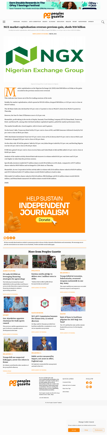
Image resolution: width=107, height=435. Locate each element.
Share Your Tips (67, 388)
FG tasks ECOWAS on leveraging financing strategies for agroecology (14, 276)
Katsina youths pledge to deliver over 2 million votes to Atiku (44, 276)
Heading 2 (8, 354)
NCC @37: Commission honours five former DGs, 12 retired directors (44, 318)
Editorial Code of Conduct (69, 385)
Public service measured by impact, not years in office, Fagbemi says (43, 358)
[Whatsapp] (11, 238)
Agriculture (9, 271)
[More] (14, 238)
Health (68, 21)
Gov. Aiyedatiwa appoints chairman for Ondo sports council (13, 320)
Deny (86, 430)
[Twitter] (8, 238)
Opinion (91, 21)
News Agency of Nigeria (40, 34)
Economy (52, 21)
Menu (6, 22)
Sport (75, 21)
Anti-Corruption (35, 21)
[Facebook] (5, 238)
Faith (63, 314)
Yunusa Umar (7, 371)
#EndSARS (16, 21)
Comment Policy (67, 382)
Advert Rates (66, 391)
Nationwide (82, 21)
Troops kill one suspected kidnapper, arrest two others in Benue (16, 359)
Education (60, 21)
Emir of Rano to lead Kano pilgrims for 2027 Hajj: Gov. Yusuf (71, 319)
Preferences (98, 430)
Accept (74, 430)
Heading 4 (36, 353)
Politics (24, 21)
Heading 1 (65, 273)
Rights (45, 21)
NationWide (37, 313)
